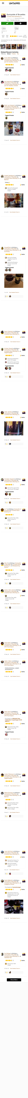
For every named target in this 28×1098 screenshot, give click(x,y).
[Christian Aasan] (10, 528)
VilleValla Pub (8, 957)
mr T (5, 509)
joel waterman (8, 81)
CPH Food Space (9, 646)
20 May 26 (6, 341)
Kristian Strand (8, 348)
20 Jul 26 (6, 212)
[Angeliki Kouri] (10, 816)
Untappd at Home (9, 109)
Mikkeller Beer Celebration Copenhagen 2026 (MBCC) (13, 720)
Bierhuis (6, 179)
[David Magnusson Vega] (10, 972)
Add (20, 23)
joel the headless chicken (11, 61)
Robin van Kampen (9, 105)
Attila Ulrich (7, 711)
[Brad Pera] (10, 444)
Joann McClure (8, 851)
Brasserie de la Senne (19, 18)
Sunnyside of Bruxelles (10, 59)
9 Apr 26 (6, 869)
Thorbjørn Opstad (9, 479)
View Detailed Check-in (15, 74)
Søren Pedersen (8, 331)
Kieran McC (7, 642)
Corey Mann (7, 57)
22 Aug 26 (6, 74)
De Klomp (7, 251)
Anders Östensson (9, 774)
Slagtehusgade (8, 352)
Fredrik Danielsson (9, 175)
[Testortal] (10, 296)
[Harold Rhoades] (10, 874)
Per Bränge (7, 953)
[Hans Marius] (10, 377)
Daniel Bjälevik (8, 880)
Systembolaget (16, 887)
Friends (14, 54)
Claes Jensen (7, 411)
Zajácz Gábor (8, 661)
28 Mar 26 (6, 918)
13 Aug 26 (6, 140)
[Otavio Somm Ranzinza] (10, 608)
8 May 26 (6, 812)
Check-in (7, 23)
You (18, 54)
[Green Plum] (10, 583)
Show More (14, 979)
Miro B (6, 563)
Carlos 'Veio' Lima (9, 590)
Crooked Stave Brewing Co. (14, 16)
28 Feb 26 (6, 968)
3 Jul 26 (6, 292)
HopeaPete (7, 247)
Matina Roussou (8, 792)
